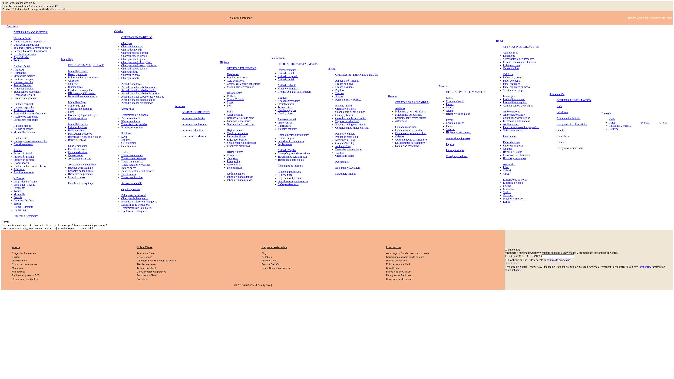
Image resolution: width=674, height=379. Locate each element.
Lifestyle (606, 113)
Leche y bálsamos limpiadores (31, 50)
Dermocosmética (287, 69)
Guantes (508, 148)
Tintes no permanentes (133, 158)
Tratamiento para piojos (291, 159)
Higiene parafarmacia (289, 171)
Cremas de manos (23, 128)
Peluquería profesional (133, 195)
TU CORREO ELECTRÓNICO (523, 256)
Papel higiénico (512, 83)
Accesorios (509, 164)
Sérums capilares (130, 121)
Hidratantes (20, 72)
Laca (124, 136)
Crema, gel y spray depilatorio (243, 83)
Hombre (392, 96)
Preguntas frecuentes (24, 253)
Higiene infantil (343, 105)
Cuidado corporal (23, 103)
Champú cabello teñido (134, 68)
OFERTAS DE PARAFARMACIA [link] (298, 63)
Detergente (509, 55)
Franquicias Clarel (147, 275)
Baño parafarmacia (288, 184)
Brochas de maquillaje (80, 167)
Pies (229, 105)
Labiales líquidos (77, 127)
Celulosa (508, 74)
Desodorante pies (23, 144)
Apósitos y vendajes (289, 100)
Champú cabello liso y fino (136, 62)
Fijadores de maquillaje (81, 90)
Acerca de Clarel (146, 253)
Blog (264, 253)
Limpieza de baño (513, 182)
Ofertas (663, 122)
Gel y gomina (128, 142)
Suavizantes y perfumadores (518, 58)
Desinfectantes (286, 103)
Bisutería (614, 128)
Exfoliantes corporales (26, 119)
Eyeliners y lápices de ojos (82, 115)
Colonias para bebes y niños (350, 118)
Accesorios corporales (26, 116)
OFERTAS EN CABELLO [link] (136, 37)
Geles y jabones (344, 115)
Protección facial (23, 153)
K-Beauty (19, 178)
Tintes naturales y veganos (135, 164)
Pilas (506, 167)
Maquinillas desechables (409, 114)
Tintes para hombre (132, 177)
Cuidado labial (286, 79)
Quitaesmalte (75, 155)
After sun (19, 169)
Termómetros (285, 107)
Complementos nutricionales (293, 134)
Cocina (507, 185)
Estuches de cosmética (26, 215)
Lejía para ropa (511, 65)
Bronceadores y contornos (82, 96)
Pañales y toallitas (345, 133)
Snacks (339, 96)
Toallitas (340, 152)
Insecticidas (509, 136)
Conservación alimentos (516, 155)
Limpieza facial (22, 38)
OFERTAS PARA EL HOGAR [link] (521, 46)
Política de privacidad (398, 264)
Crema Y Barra (235, 99)
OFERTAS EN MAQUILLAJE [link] (86, 65)
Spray (230, 102)
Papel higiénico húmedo (516, 86)
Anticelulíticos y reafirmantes (30, 113)
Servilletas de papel (514, 90)
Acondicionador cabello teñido (138, 99)
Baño (230, 111)
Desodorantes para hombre (410, 142)
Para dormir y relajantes (291, 141)
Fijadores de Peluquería (134, 211)
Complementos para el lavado (520, 62)
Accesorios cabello (131, 183)
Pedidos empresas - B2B (25, 275)
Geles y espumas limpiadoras (30, 41)
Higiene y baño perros (458, 132)
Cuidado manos (22, 125)
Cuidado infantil (287, 85)
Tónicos (18, 60)
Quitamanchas (511, 68)
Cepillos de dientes (237, 133)
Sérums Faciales (22, 85)
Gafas (612, 122)
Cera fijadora (128, 146)
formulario (644, 266)
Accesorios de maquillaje (82, 164)
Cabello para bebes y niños (350, 111)
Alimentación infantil (347, 80)
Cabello (118, 31)
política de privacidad (558, 259)
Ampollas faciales (23, 88)
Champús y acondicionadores (294, 153)
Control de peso (287, 138)
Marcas (645, 122)
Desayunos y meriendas (570, 148)
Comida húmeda (455, 101)
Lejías (506, 201)
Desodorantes (234, 92)
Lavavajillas (509, 96)
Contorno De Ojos (24, 200)
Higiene (224, 62)
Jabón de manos (236, 173)
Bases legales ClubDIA (398, 271)
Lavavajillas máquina (515, 102)
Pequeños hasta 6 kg (347, 136)
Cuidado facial (22, 66)
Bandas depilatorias (238, 77)
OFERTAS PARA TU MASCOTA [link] (466, 92)
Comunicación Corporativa (151, 271)
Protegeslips (233, 161)
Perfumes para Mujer (193, 118)
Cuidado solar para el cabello (30, 166)
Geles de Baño (235, 114)
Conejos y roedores (456, 156)
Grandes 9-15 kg (345, 143)
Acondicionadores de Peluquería (139, 201)
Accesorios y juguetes (458, 138)
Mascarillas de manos (25, 132)
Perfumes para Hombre (194, 124)
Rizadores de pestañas (80, 173)
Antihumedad (511, 124)
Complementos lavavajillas (518, 105)
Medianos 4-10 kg (345, 139)
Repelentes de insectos (290, 165)
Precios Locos (269, 260)
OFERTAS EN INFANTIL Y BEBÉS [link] (356, 74)
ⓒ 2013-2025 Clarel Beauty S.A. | (253, 285)
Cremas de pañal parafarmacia (294, 91)
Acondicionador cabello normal (139, 87)
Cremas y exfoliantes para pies (30, 141)
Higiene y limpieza (288, 88)
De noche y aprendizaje (348, 149)
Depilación (233, 74)
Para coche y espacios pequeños (521, 127)
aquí (518, 269)
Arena (449, 110)
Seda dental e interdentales (241, 142)
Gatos (449, 98)
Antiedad (19, 69)
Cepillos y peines (130, 189)
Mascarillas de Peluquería (135, 204)
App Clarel (142, 279)
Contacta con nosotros (24, 264)
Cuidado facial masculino (409, 130)
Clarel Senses (144, 256)
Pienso (449, 104)
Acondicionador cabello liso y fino (140, 93)
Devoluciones (19, 260)
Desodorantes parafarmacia (293, 181)
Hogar (499, 40)
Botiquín (282, 97)
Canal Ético (392, 268)
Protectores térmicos (132, 127)
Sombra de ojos (77, 105)
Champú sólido (129, 71)
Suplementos (285, 144)
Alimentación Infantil (568, 118)
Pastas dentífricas (236, 136)
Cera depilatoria (236, 80)
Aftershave (401, 120)
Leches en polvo (344, 83)
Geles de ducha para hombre (411, 139)
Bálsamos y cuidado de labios (84, 136)
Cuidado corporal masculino (410, 133)
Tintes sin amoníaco (132, 161)
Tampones (232, 158)
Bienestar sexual (287, 119)
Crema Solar (20, 209)
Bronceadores (21, 162)
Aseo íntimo (233, 164)
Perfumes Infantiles (192, 130)
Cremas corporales (24, 107)
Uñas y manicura (77, 145)
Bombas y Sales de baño (240, 117)
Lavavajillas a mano (514, 99)
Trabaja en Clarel (146, 268)
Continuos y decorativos (517, 117)
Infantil (332, 68)
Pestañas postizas (77, 118)
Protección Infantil (24, 156)
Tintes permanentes (132, 155)
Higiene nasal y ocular (290, 178)
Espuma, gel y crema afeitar (411, 117)
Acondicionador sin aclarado (137, 102)
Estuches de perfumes (194, 136)
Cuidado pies (21, 138)
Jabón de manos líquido (240, 176)
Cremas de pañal (344, 155)
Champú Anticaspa (132, 46)
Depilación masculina (407, 145)
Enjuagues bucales (237, 139)
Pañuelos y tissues (513, 77)
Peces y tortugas (455, 150)
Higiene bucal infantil (347, 121)
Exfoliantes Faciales (25, 54)
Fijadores (126, 133)
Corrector (73, 80)
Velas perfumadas (513, 130)
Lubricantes (284, 125)
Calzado (507, 170)
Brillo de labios (76, 130)
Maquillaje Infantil (345, 173)
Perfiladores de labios (80, 133)
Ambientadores (511, 111)
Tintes (124, 152)
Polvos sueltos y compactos (83, 77)
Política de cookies (396, 260)
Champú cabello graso (134, 59)
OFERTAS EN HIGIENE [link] (241, 68)
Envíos (15, 256)
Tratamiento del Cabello (134, 114)
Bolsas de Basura (512, 151)
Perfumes (180, 106)
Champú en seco (130, 74)
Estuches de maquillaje (80, 183)
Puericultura (342, 161)
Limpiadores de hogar (515, 179)
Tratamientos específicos (27, 91)
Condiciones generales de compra (405, 256)
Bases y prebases (77, 74)
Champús (126, 43)
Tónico (17, 191)
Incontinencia (234, 167)
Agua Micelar (21, 57)
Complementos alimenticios (572, 124)
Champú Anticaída (132, 49)
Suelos (507, 192)
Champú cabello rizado (134, 55)
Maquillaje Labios (78, 124)
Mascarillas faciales (24, 75)
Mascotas (444, 86)
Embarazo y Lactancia (347, 167)
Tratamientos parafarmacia (292, 156)
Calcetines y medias (620, 125)
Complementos (76, 177)
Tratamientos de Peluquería (136, 207)
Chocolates (563, 136)
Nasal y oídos (285, 113)
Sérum (17, 203)
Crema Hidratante (23, 206)
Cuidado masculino (406, 126)
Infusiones (562, 112)
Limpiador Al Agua (24, 184)
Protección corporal (24, 159)
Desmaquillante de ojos (27, 44)
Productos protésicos (238, 145)
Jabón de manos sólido (239, 179)
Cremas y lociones (345, 108)
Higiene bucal (234, 130)
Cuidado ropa (510, 52)
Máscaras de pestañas (80, 108)
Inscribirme (511, 263)
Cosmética (12, 26)
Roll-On (231, 96)
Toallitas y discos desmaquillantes (32, 47)
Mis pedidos (18, 271)
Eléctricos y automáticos (517, 120)
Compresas (233, 155)
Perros (449, 119)
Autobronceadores (24, 172)
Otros (506, 173)
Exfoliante (19, 187)
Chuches (561, 142)
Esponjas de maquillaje (81, 170)
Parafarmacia (278, 57)
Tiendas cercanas (146, 264)
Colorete (73, 83)
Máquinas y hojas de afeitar (410, 111)
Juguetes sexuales (287, 128)
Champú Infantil (130, 78)
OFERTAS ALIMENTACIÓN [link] (574, 100)
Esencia (18, 197)
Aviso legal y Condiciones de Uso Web (407, 253)
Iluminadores (75, 86)
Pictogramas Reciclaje (398, 275)
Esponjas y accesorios (239, 120)
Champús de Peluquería (134, 198)
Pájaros (450, 144)
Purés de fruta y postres (348, 99)
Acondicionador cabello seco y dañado (142, 96)
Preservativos (285, 122)
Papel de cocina (512, 80)
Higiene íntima (235, 151)
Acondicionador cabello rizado (138, 90)
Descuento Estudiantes (25, 279)
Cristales (508, 195)
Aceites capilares (130, 118)
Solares (18, 150)
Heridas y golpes (287, 110)
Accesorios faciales (24, 94)
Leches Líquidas (344, 86)
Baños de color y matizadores (137, 170)
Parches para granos (25, 98)
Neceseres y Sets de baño (241, 124)
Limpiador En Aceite (25, 181)
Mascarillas (127, 108)
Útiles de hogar (511, 142)
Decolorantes (128, 174)
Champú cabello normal (134, 52)
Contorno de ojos (23, 79)
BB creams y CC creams (81, 93)
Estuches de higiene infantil (350, 124)
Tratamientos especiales (134, 124)
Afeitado (400, 108)
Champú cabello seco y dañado (139, 65)
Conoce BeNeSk (271, 264)
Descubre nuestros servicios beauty (156, 260)
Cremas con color (23, 82)
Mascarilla (19, 194)
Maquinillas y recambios (241, 86)
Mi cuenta (17, 268)
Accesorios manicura (79, 158)
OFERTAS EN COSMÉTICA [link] (31, 32)
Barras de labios (77, 139)
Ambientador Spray (514, 114)
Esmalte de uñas (77, 149)
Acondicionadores (131, 83)
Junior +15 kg (343, 146)
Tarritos (339, 93)
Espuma (126, 139)
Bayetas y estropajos (514, 158)
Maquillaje (67, 59)
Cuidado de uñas (77, 152)
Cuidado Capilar (287, 150)
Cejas (71, 111)
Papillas (340, 90)
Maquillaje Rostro (78, 71)
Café (559, 106)
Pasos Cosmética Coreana (276, 268)
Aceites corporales (24, 110)
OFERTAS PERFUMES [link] (196, 112)
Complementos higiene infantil (352, 127)
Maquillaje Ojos (77, 102)
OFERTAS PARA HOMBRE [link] (412, 102)
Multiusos (509, 189)
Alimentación (557, 94)
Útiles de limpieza (513, 145)
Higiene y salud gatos (458, 113)
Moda (612, 119)
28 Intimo (267, 256)
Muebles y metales (513, 198)
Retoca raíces (128, 167)
